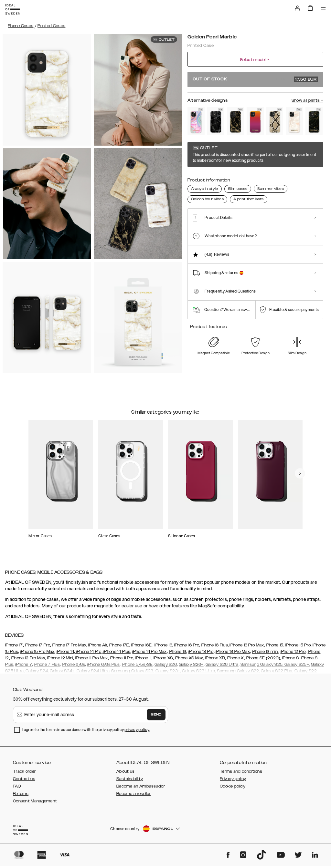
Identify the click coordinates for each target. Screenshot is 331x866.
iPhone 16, (164, 645)
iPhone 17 (14, 645)
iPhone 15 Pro (297, 645)
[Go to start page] (12, 9)
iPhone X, (235, 658)
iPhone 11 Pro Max (91, 658)
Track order (24, 771)
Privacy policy (233, 779)
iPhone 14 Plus (116, 651)
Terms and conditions (241, 771)
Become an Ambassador (140, 786)
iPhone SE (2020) (263, 658)
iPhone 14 (65, 651)
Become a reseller (133, 793)
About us (125, 771)
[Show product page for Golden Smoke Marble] (235, 121)
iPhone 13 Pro (201, 651)
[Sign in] (297, 8)
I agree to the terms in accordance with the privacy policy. (86, 729)
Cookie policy (232, 786)
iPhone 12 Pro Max (28, 658)
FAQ (17, 786)
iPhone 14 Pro (88, 651)
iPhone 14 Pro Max (149, 651)
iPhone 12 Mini (60, 658)
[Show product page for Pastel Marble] (196, 121)
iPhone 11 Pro (121, 658)
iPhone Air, (98, 645)
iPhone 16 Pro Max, (247, 645)
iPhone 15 (274, 645)
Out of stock (255, 79)
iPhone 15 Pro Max (37, 651)
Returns (20, 793)
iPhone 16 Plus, (215, 645)
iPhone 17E (119, 645)
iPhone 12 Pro (293, 651)
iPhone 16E (141, 645)
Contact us (24, 779)
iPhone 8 (290, 658)
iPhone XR (214, 658)
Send (156, 714)
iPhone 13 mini (265, 651)
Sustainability (129, 779)
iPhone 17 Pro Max (69, 645)
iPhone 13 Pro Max (233, 651)
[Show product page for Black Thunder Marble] (215, 121)
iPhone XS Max (189, 658)
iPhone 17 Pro (37, 645)
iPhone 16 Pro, (186, 645)
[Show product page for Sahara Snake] (274, 121)
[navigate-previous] (300, 473)
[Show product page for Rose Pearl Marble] (294, 121)
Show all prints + (307, 100)
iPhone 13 (178, 651)
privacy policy (136, 729)
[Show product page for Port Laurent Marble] (314, 121)
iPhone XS (163, 658)
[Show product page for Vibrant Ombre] (255, 121)
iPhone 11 (143, 658)
